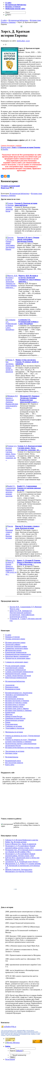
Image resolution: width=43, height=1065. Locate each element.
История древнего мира (14, 706)
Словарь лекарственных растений (18, 676)
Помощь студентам (12, 637)
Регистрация (10, 1059)
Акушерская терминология (15, 670)
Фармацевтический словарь (15, 674)
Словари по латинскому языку (16, 662)
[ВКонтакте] (2, 176)
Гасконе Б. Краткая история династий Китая (26, 204)
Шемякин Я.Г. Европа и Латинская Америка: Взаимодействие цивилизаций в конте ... (29, 399)
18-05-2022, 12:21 (23, 41)
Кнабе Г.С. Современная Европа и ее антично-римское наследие (29, 488)
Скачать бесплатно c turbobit (11, 145)
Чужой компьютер (19, 1055)
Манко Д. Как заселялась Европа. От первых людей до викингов (27, 362)
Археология (9, 685)
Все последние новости (14, 763)
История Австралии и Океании (17, 701)
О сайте (8, 635)
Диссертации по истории (14, 751)
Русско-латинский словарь (15, 666)
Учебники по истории (13, 726)
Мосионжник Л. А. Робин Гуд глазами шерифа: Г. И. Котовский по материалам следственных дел (23, 865)
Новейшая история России (15, 718)
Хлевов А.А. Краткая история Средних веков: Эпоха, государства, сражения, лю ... (30, 448)
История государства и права (16, 702)
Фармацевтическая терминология (18, 654)
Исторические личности (14, 699)
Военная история (11, 687)
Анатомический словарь (14, 668)
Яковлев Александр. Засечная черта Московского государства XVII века (18, 870)
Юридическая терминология (16, 678)
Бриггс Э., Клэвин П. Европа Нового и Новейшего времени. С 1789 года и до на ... (29, 562)
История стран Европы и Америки (18, 710)
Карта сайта (9, 765)
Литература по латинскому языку (17, 658)
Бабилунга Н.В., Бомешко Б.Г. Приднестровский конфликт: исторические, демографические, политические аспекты (22, 614)
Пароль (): (17, 1051)
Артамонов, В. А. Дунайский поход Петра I (21, 862)
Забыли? (19, 1051)
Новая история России (13, 716)
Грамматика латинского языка (16, 648)
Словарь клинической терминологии (19, 672)
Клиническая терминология (15, 652)
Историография (11, 697)
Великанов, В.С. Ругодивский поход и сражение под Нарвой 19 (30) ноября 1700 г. (23, 851)
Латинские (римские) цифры (16, 646)
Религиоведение (11, 724)
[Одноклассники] (5, 176)
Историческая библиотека (19, 193)
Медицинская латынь (13, 650)
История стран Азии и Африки (17, 708)
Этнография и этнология (14, 728)
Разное (7, 722)
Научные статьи (11, 753)
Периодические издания (14, 720)
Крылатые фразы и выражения (16, 656)
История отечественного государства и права (22, 747)
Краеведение (10, 712)
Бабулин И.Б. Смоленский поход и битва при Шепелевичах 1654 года (22, 859)
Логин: (12, 1048)
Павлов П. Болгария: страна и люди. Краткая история (27, 527)
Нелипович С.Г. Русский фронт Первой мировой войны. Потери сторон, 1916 (20, 855)
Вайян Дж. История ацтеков (15, 842)
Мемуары (8, 714)
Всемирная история (12, 689)
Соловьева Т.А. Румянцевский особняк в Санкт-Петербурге (28, 322)
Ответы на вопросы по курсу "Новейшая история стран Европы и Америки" (20, 741)
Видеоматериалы (11, 757)
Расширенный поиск (13, 761)
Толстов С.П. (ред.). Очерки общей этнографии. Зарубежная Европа (28, 239)
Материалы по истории (14, 732)
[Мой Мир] (8, 176)
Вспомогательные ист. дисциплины (18, 693)
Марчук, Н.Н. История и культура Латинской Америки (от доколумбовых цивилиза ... (29, 278)
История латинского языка (15, 642)
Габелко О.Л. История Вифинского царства (21, 840)
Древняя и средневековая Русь (16, 695)
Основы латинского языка (15, 639)
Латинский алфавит (12, 644)
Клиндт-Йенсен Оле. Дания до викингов (20, 844)
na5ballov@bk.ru (10, 1027)
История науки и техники (15, 704)
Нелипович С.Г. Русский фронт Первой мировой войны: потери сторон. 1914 (20, 847)
